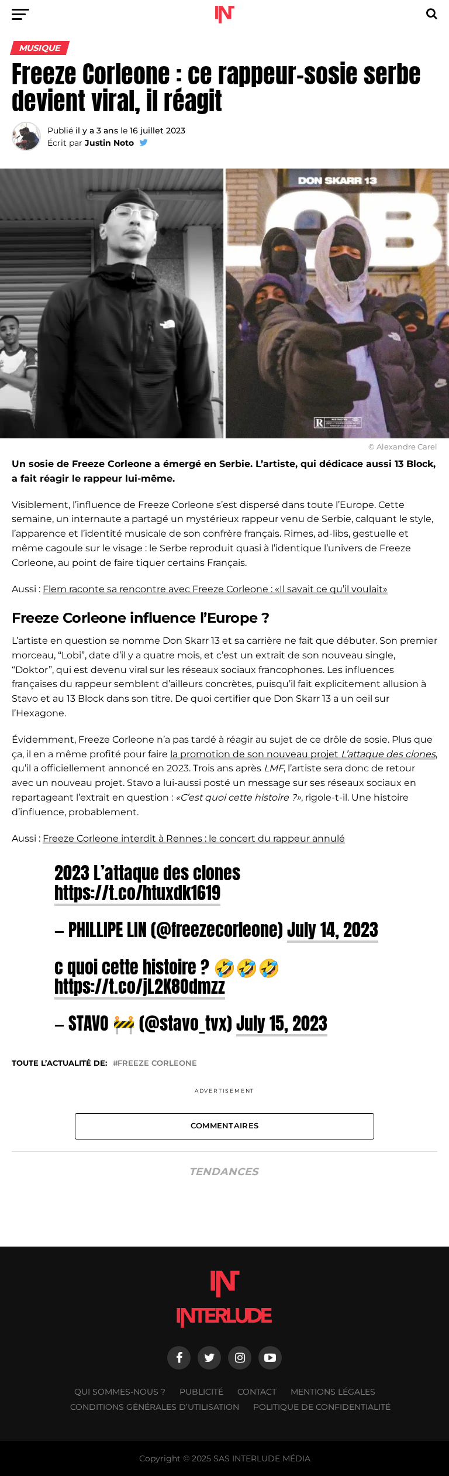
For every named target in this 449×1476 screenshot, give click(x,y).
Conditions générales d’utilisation (154, 1407)
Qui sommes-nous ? (119, 1391)
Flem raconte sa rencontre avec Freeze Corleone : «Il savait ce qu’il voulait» (215, 589)
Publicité (201, 1391)
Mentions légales (333, 1391)
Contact (257, 1391)
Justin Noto (109, 143)
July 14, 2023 (332, 929)
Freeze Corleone (157, 1063)
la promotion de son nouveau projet (303, 754)
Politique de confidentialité (322, 1407)
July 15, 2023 (281, 1023)
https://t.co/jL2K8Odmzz (139, 986)
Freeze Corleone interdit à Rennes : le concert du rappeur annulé (194, 838)
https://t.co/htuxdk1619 (137, 892)
